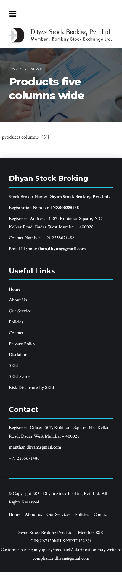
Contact (16, 333)
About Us (18, 300)
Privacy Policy (22, 344)
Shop (37, 69)
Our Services (58, 515)
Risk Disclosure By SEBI (31, 387)
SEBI (13, 365)
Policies (16, 322)
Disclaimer (19, 354)
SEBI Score (19, 376)
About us (33, 515)
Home (15, 69)
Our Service (20, 311)
